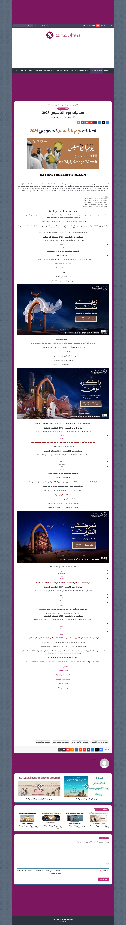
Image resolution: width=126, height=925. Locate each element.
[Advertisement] (63, 12)
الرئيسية (75, 105)
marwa (70, 118)
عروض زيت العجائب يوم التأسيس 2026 (99, 826)
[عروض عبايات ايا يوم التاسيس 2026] (51, 818)
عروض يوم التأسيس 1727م (80, 742)
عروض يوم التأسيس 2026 (60, 742)
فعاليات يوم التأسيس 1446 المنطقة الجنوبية (95, 204)
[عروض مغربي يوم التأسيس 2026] (74, 818)
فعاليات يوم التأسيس (42, 742)
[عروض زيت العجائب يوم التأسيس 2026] (98, 818)
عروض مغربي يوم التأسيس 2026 (77, 826)
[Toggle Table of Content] (105, 196)
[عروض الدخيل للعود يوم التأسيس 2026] (27, 818)
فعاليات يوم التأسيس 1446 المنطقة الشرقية (95, 201)
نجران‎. (61, 597)
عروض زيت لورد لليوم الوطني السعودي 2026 (84, 26)
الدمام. (62, 438)
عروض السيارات (38, 70)
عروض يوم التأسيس (97, 70)
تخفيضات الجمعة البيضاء (62, 70)
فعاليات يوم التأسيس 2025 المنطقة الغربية (95, 202)
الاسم (107, 863)
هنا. (36, 423)
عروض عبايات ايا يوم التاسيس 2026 (53, 826)
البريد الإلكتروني (104, 871)
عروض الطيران (28, 70)
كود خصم (106, 70)
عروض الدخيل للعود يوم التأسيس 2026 (28, 826)
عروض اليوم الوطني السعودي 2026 (80, 70)
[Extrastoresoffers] (63, 35)
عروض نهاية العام (48, 70)
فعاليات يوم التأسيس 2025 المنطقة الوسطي (95, 199)
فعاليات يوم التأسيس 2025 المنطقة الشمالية (95, 206)
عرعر (62, 631)
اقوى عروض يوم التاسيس (99, 742)
